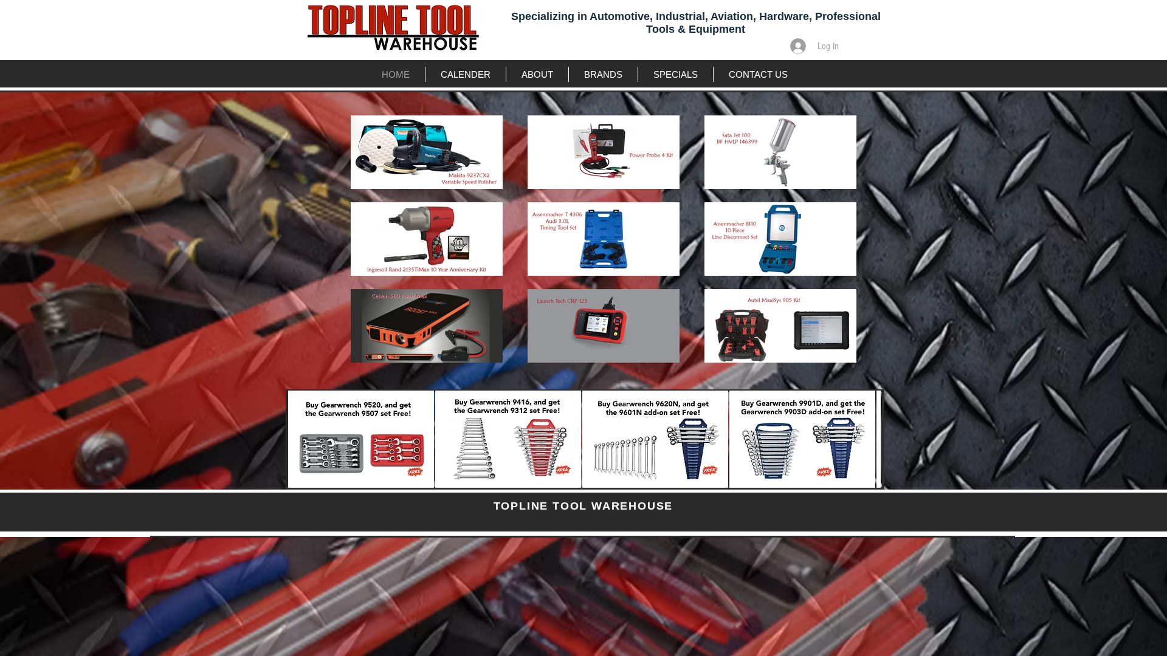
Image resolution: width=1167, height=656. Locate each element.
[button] (361, 439)
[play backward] (303, 439)
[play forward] (865, 439)
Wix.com (656, 517)
